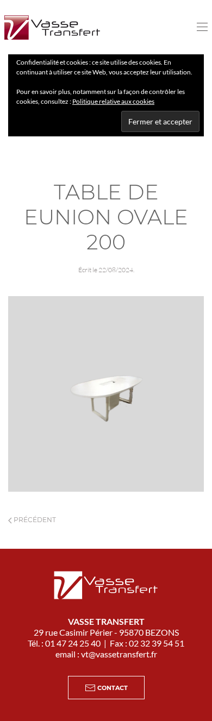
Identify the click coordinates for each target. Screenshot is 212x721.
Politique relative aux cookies (113, 101)
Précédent (34, 520)
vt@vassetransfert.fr (119, 654)
